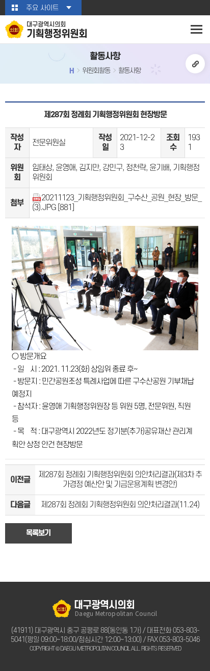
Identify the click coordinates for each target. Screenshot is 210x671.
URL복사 (195, 63)
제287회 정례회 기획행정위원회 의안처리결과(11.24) (120, 504)
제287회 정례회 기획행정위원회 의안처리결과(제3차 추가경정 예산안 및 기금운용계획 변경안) (120, 479)
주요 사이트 (42, 8)
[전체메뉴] (196, 29)
